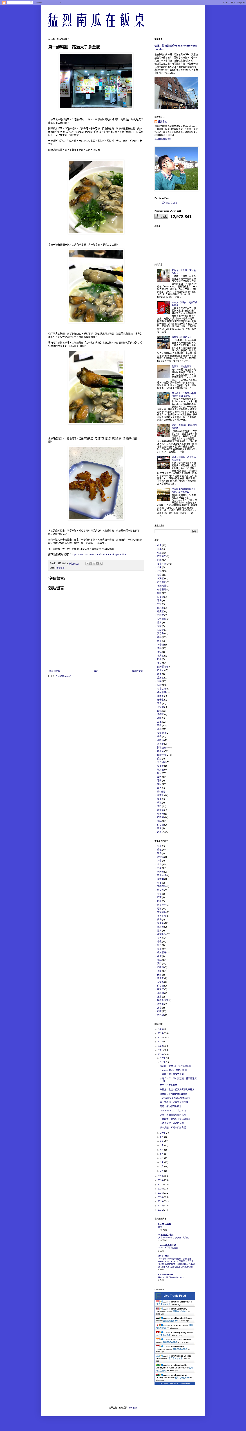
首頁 (96, 671)
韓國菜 (160, 817)
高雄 (159, 722)
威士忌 (160, 670)
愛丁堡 (160, 766)
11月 (163, 1062)
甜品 (159, 736)
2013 (160, 1201)
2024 (160, 1037)
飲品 (159, 758)
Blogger (133, 1407)
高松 (159, 718)
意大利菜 (161, 762)
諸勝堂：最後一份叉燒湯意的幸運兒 (177, 1089)
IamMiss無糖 (164, 1224)
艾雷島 (160, 633)
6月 (162, 1150)
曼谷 (159, 729)
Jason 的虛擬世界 (167, 1245)
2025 (160, 1033)
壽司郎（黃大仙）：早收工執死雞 (175, 1066)
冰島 (159, 600)
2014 (160, 1197)
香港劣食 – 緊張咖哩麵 (168, 1248)
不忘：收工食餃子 (168, 1085)
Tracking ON (185, 1383)
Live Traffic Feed (175, 1295)
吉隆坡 (160, 615)
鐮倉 (159, 828)
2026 (160, 1029)
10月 (163, 1133)
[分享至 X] (94, 563)
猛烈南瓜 (162, 121)
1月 (162, 1171)
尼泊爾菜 (161, 582)
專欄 (159, 725)
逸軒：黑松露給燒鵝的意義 (173, 1115)
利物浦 (160, 644)
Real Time (174, 1383)
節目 (159, 773)
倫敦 (159, 685)
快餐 (159, 648)
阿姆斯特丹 (162, 666)
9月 (162, 1137)
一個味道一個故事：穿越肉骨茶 (175, 1119)
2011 (160, 1210)
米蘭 (159, 626)
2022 (160, 1046)
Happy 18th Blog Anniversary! (171, 1277)
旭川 (159, 622)
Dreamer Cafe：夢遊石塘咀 (173, 1070)
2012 (160, 1205)
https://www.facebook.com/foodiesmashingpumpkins (99, 554)
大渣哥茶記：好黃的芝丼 (172, 1123)
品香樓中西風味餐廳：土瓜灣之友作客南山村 (184, 490)
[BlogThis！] (90, 563)
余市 (159, 641)
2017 (160, 1184)
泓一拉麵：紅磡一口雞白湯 (173, 1127)
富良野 (160, 744)
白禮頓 (160, 597)
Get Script (164, 1383)
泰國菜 (160, 696)
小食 (159, 545)
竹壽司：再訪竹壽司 (181, 366)
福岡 (159, 784)
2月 (162, 1166)
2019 (160, 1176)
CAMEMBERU (165, 1274)
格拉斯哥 (161, 692)
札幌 (159, 593)
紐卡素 (160, 699)
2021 (160, 1050)
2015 (160, 1193)
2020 (160, 1054)
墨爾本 (160, 795)
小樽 (159, 549)
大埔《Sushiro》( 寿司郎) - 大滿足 (173, 1238)
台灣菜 (160, 578)
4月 (162, 1158)
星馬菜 (160, 677)
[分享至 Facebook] (97, 563)
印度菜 (160, 611)
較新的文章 (54, 671)
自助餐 (160, 630)
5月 (162, 1154)
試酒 (159, 777)
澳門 (159, 806)
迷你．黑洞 (163, 1256)
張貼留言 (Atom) (63, 676)
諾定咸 (160, 810)
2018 (160, 1180)
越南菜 (160, 751)
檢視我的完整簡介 (163, 139)
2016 (160, 1188)
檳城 (159, 821)
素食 (159, 703)
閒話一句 (161, 755)
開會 (160, 1227)
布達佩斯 (161, 586)
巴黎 (159, 560)
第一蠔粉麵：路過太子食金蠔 (174, 1102)
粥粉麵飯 (60, 568)
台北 (159, 571)
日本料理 (161, 564)
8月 (162, 1141)
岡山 (159, 659)
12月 (163, 1058)
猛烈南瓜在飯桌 (169, 203)
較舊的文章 (137, 671)
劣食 (159, 604)
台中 (159, 567)
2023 (160, 1041)
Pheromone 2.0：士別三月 (173, 1110)
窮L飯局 (161, 791)
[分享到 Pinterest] (101, 563)
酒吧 (159, 711)
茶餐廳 (160, 707)
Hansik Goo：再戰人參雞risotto (175, 1098)
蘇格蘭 (160, 825)
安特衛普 (161, 619)
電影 (159, 780)
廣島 (159, 788)
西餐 (159, 637)
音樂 (159, 681)
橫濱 (159, 802)
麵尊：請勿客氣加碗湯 (171, 1106)
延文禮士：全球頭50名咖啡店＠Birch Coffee (184, 394)
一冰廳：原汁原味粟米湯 (172, 1074)
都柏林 (160, 740)
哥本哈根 (161, 688)
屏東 (159, 674)
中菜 (159, 553)
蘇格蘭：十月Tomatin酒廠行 (173, 1094)
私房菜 (160, 655)
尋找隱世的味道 (165, 1235)
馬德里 (160, 714)
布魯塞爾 (161, 589)
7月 (162, 1145)
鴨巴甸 (160, 814)
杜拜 (159, 652)
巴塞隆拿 (161, 556)
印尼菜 (160, 608)
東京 (159, 663)
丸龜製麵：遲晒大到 (181, 337)
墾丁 (159, 799)
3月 (162, 1162)
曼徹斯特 (161, 733)
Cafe (159, 832)
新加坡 (160, 769)
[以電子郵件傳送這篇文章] (87, 563)
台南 (159, 575)
